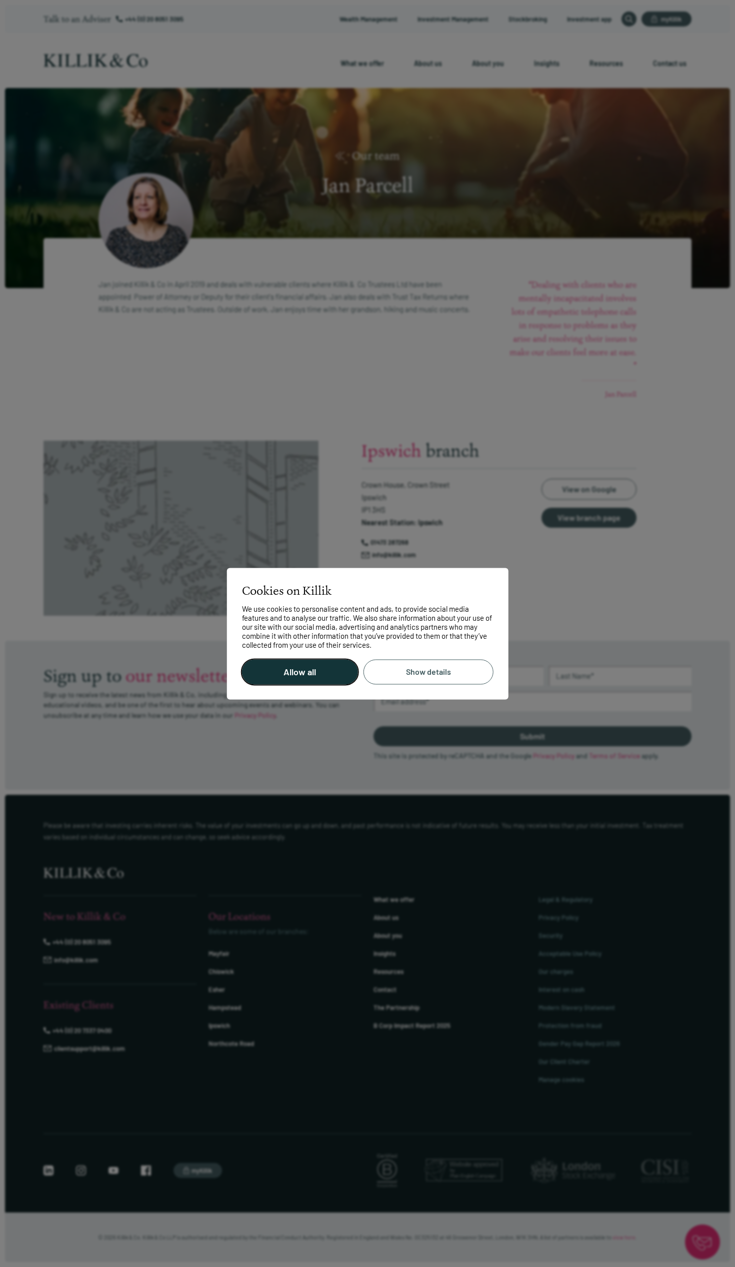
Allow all (300, 671)
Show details (428, 672)
